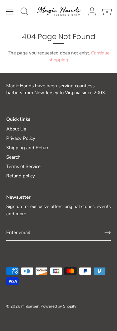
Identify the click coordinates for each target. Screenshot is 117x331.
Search (13, 157)
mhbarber (30, 306)
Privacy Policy (20, 138)
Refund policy (20, 176)
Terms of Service (23, 166)
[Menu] (10, 11)
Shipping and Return (28, 148)
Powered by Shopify (58, 306)
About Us (16, 129)
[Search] (24, 12)
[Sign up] (108, 233)
